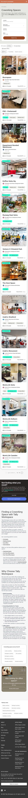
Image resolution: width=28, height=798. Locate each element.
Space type (5, 24)
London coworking (8, 650)
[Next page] (22, 473)
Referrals (3, 735)
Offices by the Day (5, 753)
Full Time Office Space (8, 553)
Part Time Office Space (8, 554)
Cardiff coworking (6, 708)
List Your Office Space (20, 746)
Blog (2, 727)
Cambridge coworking (7, 715)
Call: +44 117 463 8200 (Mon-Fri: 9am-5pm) (12, 778)
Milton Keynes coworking (9, 658)
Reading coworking (17, 650)
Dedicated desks (7, 551)
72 (17, 472)
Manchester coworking (16, 708)
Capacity (5, 28)
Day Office (5, 542)
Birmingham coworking (9, 656)
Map (5, 51)
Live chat (14, 495)
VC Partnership (4, 732)
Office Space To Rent (6, 755)
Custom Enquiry (5, 758)
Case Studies (4, 730)
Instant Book (17, 45)
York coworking (18, 653)
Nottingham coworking (9, 653)
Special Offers (6, 48)
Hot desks (5, 539)
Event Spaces (6, 544)
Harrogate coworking (8, 661)
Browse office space (14, 688)
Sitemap (3, 740)
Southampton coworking (7, 713)
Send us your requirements (14, 499)
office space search (10, 627)
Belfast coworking (6, 705)
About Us (3, 724)
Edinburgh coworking (15, 705)
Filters (10, 45)
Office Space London (20, 724)
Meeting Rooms (7, 541)
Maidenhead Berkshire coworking (9, 710)
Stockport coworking (19, 661)
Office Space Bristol (20, 744)
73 (19, 472)
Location (4, 20)
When (4, 33)
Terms (2, 738)
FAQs (2, 747)
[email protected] (22, 562)
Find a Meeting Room (6, 750)
